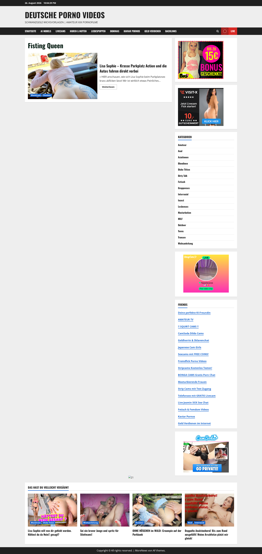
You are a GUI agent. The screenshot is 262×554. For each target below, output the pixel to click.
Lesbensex (183, 206)
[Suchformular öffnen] (218, 31)
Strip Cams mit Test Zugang (194, 388)
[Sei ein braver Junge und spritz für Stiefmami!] (104, 510)
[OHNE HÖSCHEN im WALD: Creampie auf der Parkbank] (157, 510)
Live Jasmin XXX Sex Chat (193, 402)
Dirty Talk (182, 176)
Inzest (181, 200)
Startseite (30, 31)
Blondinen (36, 95)
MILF (180, 219)
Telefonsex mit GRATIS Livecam (197, 395)
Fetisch (181, 182)
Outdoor (47, 95)
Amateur (182, 145)
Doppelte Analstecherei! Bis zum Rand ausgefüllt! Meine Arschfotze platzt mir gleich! (206, 534)
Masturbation (184, 212)
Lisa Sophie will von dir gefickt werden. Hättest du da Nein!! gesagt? (49, 532)
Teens (181, 231)
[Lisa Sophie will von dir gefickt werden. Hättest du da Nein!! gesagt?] (52, 510)
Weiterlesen (109, 87)
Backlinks (170, 31)
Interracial (183, 194)
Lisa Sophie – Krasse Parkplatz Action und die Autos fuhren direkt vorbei (62, 76)
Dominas (114, 31)
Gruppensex (184, 188)
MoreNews (141, 550)
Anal (180, 151)
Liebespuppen (98, 31)
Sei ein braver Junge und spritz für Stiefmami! (99, 532)
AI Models (46, 31)
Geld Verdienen (152, 31)
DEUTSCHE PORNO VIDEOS (65, 14)
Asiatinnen (183, 157)
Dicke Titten (184, 169)
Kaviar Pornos (132, 31)
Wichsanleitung (185, 243)
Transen (182, 237)
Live (233, 31)
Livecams (60, 31)
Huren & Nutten (78, 31)
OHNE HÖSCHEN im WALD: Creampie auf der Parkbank (157, 532)
